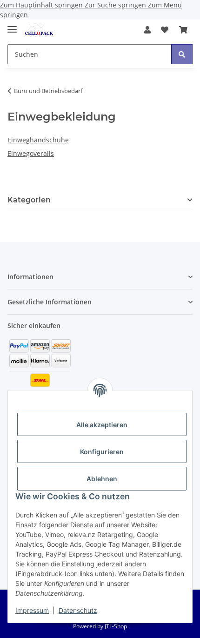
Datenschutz (78, 610)
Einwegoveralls (30, 153)
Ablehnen (102, 479)
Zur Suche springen (116, 4)
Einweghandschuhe (38, 139)
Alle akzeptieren (101, 425)
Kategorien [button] (29, 199)
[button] (147, 29)
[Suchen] (182, 54)
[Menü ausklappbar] (12, 25)
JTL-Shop (116, 626)
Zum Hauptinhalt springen (42, 4)
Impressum (32, 610)
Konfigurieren (102, 452)
